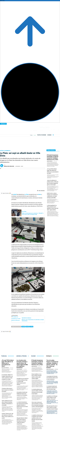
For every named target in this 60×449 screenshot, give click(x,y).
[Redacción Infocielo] (2, 165)
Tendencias (4, 356)
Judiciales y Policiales (6, 149)
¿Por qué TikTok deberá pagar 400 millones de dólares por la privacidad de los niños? (8, 363)
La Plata (27, 194)
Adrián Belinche (49, 161)
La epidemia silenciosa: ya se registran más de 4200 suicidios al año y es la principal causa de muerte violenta (37, 418)
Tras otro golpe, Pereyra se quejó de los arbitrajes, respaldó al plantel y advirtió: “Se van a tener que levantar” (52, 363)
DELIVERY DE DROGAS (26, 317)
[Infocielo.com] (31, 135)
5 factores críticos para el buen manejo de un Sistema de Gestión (7, 390)
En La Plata (24, 211)
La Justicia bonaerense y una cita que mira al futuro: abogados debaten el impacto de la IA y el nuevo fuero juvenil (22, 405)
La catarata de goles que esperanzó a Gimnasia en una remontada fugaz (52, 388)
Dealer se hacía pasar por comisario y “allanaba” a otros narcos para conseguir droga (32, 213)
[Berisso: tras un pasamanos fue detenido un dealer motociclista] (16, 319)
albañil (15, 194)
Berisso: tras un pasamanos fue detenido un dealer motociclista (33, 320)
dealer (27, 326)
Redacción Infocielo (9, 166)
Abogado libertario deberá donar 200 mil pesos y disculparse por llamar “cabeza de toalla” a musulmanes (22, 421)
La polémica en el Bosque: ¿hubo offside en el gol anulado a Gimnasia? (52, 397)
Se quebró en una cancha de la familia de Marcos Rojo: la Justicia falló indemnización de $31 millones (22, 381)
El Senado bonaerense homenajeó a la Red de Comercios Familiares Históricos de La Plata (52, 157)
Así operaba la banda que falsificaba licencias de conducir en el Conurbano (22, 394)
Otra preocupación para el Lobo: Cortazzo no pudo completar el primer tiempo (52, 407)
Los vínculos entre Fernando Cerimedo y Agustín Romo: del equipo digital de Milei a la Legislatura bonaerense (22, 363)
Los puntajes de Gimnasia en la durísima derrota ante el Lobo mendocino (52, 378)
